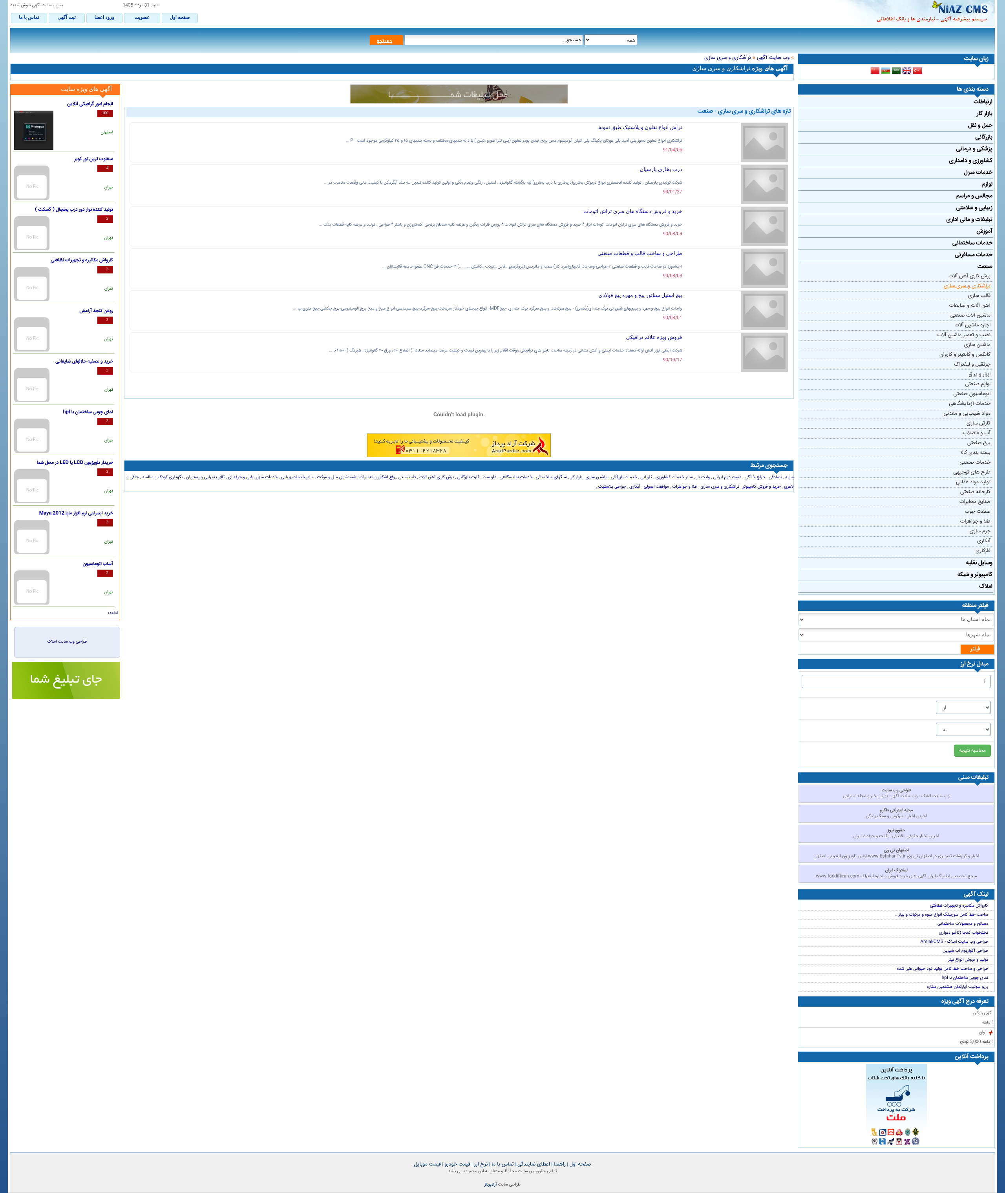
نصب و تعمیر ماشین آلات (963, 335)
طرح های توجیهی (971, 472)
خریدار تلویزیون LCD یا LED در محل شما (75, 463)
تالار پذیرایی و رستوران (205, 477)
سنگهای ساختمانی (551, 477)
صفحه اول (579, 1164)
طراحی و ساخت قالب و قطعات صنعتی (640, 253)
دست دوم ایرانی (727, 477)
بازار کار (984, 113)
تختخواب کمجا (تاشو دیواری (963, 932)
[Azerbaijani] (885, 71)
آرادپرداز (490, 1185)
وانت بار (702, 477)
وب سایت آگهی (773, 58)
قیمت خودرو (457, 1164)
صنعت (985, 266)
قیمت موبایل (427, 1164)
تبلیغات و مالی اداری (969, 219)
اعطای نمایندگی (533, 1164)
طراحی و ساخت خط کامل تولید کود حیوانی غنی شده (942, 969)
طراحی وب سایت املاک (67, 642)
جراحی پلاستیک (611, 486)
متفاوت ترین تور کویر (93, 159)
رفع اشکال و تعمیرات (376, 477)
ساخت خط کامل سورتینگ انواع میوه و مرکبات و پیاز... (941, 914)
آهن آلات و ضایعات (969, 306)
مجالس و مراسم (974, 196)
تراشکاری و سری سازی (967, 286)
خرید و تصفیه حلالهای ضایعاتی (84, 362)
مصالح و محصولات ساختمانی (962, 923)
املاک (985, 586)
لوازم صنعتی (977, 384)
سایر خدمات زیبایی (296, 477)
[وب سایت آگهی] (915, 13)
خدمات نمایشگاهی (515, 477)
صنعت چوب (977, 512)
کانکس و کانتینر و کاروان (964, 355)
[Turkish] (917, 71)
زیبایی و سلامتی (974, 208)
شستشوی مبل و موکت (336, 477)
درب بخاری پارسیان (661, 169)
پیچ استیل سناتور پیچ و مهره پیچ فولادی (640, 295)
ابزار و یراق (979, 374)
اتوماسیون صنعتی (971, 394)
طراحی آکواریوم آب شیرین (965, 950)
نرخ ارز (480, 1164)
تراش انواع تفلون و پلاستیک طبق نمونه (640, 127)
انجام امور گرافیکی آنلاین (90, 104)
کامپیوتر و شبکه (974, 574)
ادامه (114, 613)
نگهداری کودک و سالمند (162, 477)
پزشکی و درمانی (974, 149)
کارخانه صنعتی (975, 492)
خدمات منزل (978, 172)
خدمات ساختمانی (972, 243)
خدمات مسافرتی (973, 255)
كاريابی (645, 477)
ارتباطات (983, 102)
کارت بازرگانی (467, 477)
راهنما (559, 1164)
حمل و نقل (980, 125)
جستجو (384, 40)
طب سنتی (406, 477)
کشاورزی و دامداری (970, 161)
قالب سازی (979, 296)
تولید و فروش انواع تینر (968, 960)
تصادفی (774, 477)
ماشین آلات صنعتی (970, 315)
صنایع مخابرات (974, 502)
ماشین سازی (977, 345)
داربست (488, 477)
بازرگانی (984, 137)
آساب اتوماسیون (97, 564)
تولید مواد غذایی (973, 482)
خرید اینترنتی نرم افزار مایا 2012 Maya (76, 513)
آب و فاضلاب (976, 433)
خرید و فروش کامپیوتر (761, 486)
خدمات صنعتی (974, 463)
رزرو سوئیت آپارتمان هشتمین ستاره (957, 987)
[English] (907, 71)
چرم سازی (980, 531)
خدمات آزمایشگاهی (969, 404)
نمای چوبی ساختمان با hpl (965, 978)
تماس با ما (501, 1164)
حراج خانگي (754, 477)
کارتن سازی (978, 423)
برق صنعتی (978, 443)
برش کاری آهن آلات (969, 276)
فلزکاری (983, 551)
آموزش (984, 231)
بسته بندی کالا (975, 453)
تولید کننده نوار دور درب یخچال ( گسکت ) (74, 210)
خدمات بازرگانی (623, 477)
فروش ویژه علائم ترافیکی (654, 337)
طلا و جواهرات (975, 521)
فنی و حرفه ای (239, 477)
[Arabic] (896, 71)
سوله (788, 477)
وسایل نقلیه (979, 563)
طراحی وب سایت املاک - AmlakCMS (954, 941)
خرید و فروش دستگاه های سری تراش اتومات (632, 211)
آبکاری (983, 541)
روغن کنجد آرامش (96, 311)
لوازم (987, 184)
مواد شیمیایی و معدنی (967, 414)
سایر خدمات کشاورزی (673, 477)
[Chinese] (875, 71)
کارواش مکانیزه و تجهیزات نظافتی (959, 905)
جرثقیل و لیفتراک (972, 365)
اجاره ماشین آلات (972, 325)
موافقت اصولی (656, 486)
